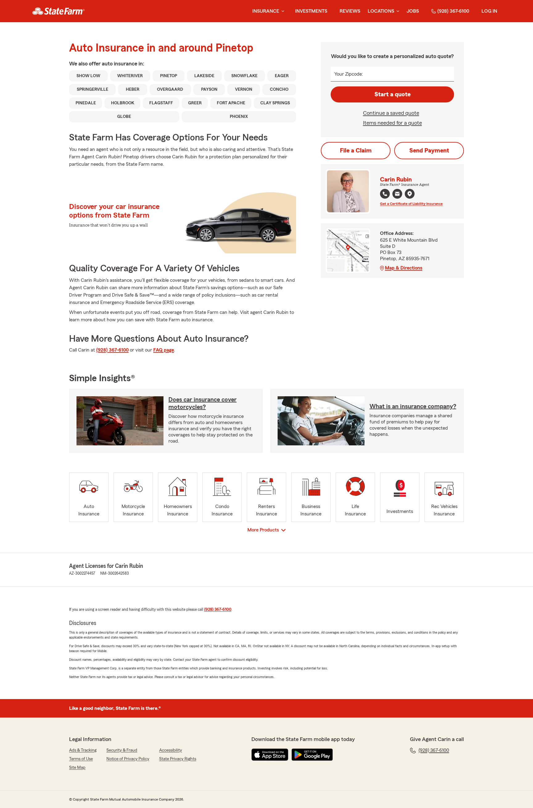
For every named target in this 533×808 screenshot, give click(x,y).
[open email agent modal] (397, 194)
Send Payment (429, 151)
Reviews (350, 11)
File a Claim (356, 151)
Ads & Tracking (83, 750)
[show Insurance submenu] (281, 11)
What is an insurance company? (413, 406)
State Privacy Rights (177, 759)
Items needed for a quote (392, 123)
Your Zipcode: (348, 74)
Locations (381, 11)
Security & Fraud (121, 750)
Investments (311, 11)
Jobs (413, 11)
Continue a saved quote (391, 113)
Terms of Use (81, 759)
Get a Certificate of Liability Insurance (411, 204)
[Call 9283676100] (385, 194)
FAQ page (163, 350)
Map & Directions (403, 267)
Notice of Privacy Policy (127, 759)
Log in (489, 11)
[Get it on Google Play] (312, 754)
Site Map (77, 767)
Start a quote (392, 94)
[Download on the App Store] (269, 754)
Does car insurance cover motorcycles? (202, 403)
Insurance (265, 11)
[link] (58, 11)
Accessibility (170, 750)
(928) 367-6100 (453, 11)
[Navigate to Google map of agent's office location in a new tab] (410, 194)
